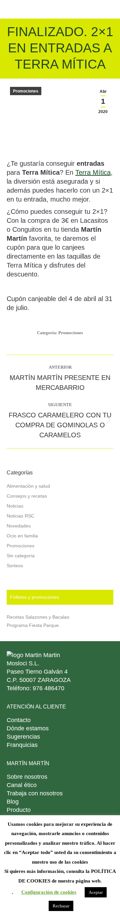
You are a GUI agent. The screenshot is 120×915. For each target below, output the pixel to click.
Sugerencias (23, 736)
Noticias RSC (20, 515)
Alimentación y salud (28, 486)
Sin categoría (21, 555)
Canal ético (22, 785)
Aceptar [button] (96, 892)
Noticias (15, 506)
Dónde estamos (28, 728)
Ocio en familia (22, 535)
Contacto (19, 720)
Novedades (19, 525)
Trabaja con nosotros (35, 793)
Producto (19, 810)
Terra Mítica (93, 172)
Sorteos (15, 565)
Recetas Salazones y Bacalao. (39, 617)
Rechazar (61, 905)
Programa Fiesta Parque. (33, 625)
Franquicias (22, 745)
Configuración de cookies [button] (48, 892)
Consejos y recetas (27, 496)
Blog (13, 801)
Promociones (25, 91)
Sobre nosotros (27, 776)
